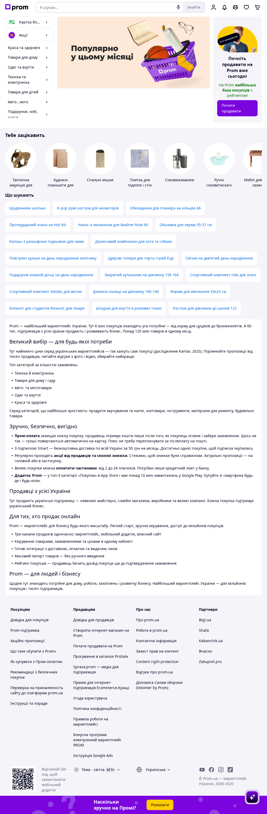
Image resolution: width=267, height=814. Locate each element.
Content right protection (157, 661)
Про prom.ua (147, 619)
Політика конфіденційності (97, 708)
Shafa (204, 630)
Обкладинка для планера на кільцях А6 (165, 208)
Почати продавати (231, 108)
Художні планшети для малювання (61, 185)
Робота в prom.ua (151, 630)
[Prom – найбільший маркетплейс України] (16, 7)
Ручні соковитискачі (219, 182)
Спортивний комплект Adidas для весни (45, 291)
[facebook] (211, 770)
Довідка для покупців (29, 619)
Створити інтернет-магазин (98, 630)
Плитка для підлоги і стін (140, 182)
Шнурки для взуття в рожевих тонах (128, 308)
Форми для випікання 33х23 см (198, 291)
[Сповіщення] (224, 7)
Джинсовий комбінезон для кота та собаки (133, 241)
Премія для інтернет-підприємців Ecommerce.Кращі (101, 685)
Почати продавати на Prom (98, 645)
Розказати (160, 804)
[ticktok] (230, 770)
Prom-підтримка (24, 630)
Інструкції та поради (28, 703)
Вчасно (205, 651)
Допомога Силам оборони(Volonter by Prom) (159, 685)
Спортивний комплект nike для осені (223, 274)
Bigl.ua (205, 619)
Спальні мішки (100, 179)
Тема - (93, 769)
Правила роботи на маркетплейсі (90, 721)
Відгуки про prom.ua (154, 672)
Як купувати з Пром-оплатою (36, 661)
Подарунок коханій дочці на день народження (51, 274)
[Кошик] (257, 7)
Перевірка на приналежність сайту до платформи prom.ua (36, 690)
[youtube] (202, 770)
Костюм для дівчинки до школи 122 (205, 308)
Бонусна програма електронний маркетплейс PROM (97, 739)
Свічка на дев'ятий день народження (219, 258)
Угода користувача (90, 698)
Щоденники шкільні (27, 208)
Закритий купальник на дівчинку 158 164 (142, 274)
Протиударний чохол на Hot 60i (37, 224)
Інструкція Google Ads (93, 755)
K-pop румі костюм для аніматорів (88, 208)
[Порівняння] (235, 7)
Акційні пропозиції (27, 640)
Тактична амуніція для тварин (21, 185)
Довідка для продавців (93, 619)
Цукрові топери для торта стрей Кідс (141, 258)
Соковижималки (179, 179)
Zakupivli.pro (210, 661)
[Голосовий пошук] (178, 7)
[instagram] (221, 770)
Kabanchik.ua (211, 640)
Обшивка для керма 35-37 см (186, 224)
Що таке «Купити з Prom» (33, 651)
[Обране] (246, 7)
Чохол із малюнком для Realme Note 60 (113, 224)
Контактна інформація (156, 640)
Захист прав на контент (157, 651)
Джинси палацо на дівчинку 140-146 (126, 291)
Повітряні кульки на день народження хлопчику (52, 258)
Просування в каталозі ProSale (100, 656)
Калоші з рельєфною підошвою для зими (46, 241)
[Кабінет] (213, 7)
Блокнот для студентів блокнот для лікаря (46, 308)
